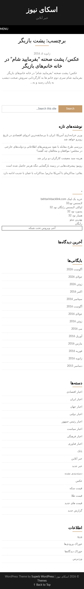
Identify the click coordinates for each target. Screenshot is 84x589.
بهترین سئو (76, 219)
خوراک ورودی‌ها (73, 544)
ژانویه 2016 (75, 358)
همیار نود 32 (75, 215)
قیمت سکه (76, 488)
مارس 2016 (75, 343)
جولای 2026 (75, 277)
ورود (79, 536)
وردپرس (77, 559)
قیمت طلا (76, 495)
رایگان (78, 223)
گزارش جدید (75, 510)
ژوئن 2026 (76, 284)
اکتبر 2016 (76, 291)
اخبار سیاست (74, 429)
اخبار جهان (76, 406)
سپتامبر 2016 (74, 299)
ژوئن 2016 (76, 321)
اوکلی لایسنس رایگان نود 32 (66, 207)
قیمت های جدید (73, 503)
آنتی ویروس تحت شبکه (42, 228)
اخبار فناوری (75, 444)
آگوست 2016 (74, 306)
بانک (79, 451)
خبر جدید (77, 466)
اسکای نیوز (42, 9)
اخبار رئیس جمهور (72, 421)
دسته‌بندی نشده (73, 473)
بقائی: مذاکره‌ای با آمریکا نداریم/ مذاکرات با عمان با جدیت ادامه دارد (42, 173)
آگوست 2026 (74, 269)
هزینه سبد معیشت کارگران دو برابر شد (59, 158)
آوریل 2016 (75, 336)
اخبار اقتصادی (74, 392)
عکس (79, 481)
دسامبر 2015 (74, 366)
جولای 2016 (75, 314)
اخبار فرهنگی (74, 436)
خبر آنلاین (76, 458)
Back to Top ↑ (42, 585)
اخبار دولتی (76, 414)
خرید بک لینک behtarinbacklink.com (61, 199)
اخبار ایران (76, 399)
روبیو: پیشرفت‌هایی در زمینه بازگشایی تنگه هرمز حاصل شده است (44, 165)
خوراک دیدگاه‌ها (73, 551)
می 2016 (76, 329)
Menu (4, 29)
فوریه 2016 (75, 351)
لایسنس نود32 (74, 203)
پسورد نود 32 (74, 211)
